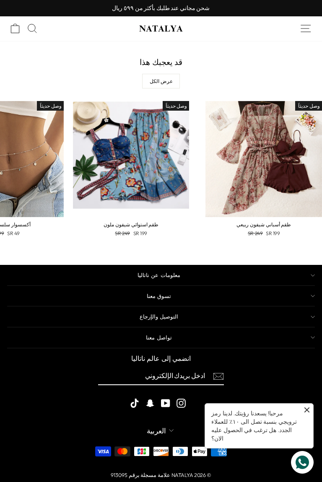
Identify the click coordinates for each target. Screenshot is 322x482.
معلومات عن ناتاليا (159, 275)
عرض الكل (161, 81)
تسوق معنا (159, 296)
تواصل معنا (158, 337)
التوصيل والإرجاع (159, 316)
